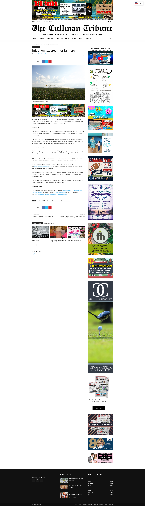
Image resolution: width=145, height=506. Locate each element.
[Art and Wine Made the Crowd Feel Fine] (64, 487)
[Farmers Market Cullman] (100, 239)
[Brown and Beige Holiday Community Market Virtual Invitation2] (100, 85)
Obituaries (90, 504)
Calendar (101, 504)
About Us (111, 504)
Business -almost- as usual (76, 478)
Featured (63, 200)
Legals (106, 504)
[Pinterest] (50, 61)
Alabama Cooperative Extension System (51, 200)
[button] (111, 39)
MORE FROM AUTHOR (49, 223)
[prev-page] (33, 245)
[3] (100, 143)
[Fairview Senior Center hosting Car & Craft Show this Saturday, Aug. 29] (76, 232)
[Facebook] (108, 21)
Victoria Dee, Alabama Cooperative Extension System (47, 53)
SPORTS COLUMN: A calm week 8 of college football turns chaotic (76, 494)
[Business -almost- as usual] (64, 480)
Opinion (96, 504)
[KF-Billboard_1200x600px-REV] (100, 443)
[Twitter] (112, 21)
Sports (80, 504)
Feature (52, 236)
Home (33, 44)
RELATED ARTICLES (38, 223)
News (37, 44)
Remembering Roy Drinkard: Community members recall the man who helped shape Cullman (58, 240)
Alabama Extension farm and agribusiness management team (50, 194)
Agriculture (42, 44)
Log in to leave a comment (38, 254)
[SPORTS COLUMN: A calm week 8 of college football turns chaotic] (64, 495)
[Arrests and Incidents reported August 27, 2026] (40, 232)
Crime (34, 236)
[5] (72, 10)
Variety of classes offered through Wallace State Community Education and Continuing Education (72, 217)
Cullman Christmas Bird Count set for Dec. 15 (43, 216)
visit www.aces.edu (61, 192)
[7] (58, 110)
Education (85, 504)
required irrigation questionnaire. (43, 166)
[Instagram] (110, 21)
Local (70, 236)
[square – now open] (100, 118)
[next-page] (35, 245)
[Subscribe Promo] (100, 424)
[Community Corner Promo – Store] (100, 268)
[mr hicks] (100, 458)
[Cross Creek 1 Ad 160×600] (100, 327)
